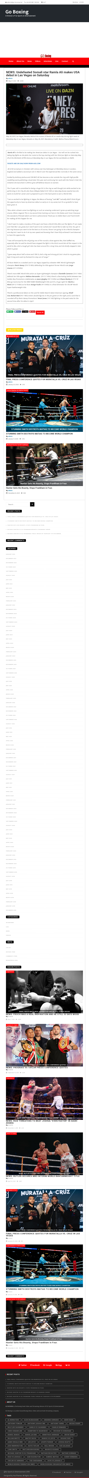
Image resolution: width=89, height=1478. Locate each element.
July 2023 (9, 681)
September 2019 (11, 872)
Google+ (79, 1472)
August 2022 (10, 724)
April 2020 (9, 842)
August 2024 (10, 626)
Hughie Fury (66, 1438)
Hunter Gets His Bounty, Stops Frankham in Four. (30, 488)
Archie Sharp (74, 1423)
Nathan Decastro (48, 1453)
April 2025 (9, 592)
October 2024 (11, 618)
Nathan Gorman (69, 1453)
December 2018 (11, 910)
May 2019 (9, 889)
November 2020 (11, 813)
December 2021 (11, 758)
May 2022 (9, 736)
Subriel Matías (52, 1457)
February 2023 (11, 698)
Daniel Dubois (14, 1434)
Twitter (68, 1472)
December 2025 (11, 558)
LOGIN (81, 2)
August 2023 (10, 677)
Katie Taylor (33, 1446)
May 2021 (9, 787)
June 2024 (9, 635)
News (8, 931)
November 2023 (11, 664)
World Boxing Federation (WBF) (21, 1464)
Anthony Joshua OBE (36, 1423)
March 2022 (10, 745)
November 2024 (11, 614)
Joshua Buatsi (65, 1442)
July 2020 (9, 830)
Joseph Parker (47, 1442)
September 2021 (11, 770)
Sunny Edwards (70, 1457)
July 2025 (9, 580)
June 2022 (9, 732)
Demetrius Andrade (50, 1434)
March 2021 (10, 796)
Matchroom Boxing (31, 1449)
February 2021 (11, 800)
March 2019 (10, 898)
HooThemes (17, 1475)
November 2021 (11, 762)
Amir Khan (68, 1420)
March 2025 (10, 597)
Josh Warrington (15, 1446)
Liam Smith (12, 1449)
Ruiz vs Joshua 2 (15, 1457)
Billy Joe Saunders (16, 1427)
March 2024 (10, 647)
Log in (8, 948)
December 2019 (11, 859)
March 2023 (10, 694)
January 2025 (10, 605)
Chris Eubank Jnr (15, 1431)
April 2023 (9, 690)
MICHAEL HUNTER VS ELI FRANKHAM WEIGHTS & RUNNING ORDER (28, 529)
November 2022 (11, 711)
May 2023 (9, 686)
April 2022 (9, 741)
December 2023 (11, 660)
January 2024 (10, 656)
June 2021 (9, 783)
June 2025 (9, 584)
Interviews (10, 923)
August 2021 (10, 775)
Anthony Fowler (15, 1423)
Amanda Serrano (51, 1420)
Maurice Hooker (52, 1449)
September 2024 (11, 622)
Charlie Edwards (59, 1427)
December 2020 (11, 809)
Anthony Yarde (57, 1423)
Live (7, 927)
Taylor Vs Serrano (16, 1460)
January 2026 (10, 554)
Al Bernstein (13, 1420)
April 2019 (9, 893)
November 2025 (11, 563)
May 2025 (9, 588)
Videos (8, 935)
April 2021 (9, 792)
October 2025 (11, 567)
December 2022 (11, 707)
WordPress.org (12, 960)
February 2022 (11, 749)
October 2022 (11, 715)
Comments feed (11, 956)
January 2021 (10, 804)
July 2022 (9, 728)
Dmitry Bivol (30, 1438)
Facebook (57, 1472)
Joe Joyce (32, 1442)
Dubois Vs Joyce (48, 1438)
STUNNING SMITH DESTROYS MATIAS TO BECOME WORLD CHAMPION (39, 433)
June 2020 (9, 834)
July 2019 (9, 881)
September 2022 (11, 720)
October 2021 (11, 766)
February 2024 (11, 652)
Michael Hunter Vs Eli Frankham (22, 1453)
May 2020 (9, 838)
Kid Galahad (64, 1446)
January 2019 (10, 906)
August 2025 (10, 575)
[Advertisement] (44, 38)
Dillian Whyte (14, 1438)
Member (75, 2)
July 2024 (9, 631)
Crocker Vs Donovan (62, 1431)
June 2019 (9, 885)
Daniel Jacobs (31, 1434)
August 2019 (10, 876)
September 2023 (11, 673)
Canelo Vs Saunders (37, 1427)
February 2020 (11, 851)
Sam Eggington (34, 1457)
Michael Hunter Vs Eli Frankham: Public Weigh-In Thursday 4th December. (34, 534)
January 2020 (10, 855)
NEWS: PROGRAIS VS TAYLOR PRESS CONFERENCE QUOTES (37, 1067)
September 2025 (11, 571)
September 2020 (11, 821)
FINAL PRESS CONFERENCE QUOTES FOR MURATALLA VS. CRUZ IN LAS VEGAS (43, 379)
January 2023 (10, 703)
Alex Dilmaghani (31, 1420)
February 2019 (11, 902)
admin (10, 78)
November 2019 (11, 864)
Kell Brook (49, 1446)
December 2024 (11, 609)
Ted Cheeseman (35, 1460)
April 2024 (9, 643)
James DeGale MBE (15, 1442)
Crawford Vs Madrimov (38, 1431)
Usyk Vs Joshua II (55, 1460)
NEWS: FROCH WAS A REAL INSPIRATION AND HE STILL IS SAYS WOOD (42, 1014)
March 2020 (10, 847)
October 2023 (11, 669)
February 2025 (11, 601)
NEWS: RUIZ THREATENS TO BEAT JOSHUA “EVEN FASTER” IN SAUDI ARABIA (41, 1122)
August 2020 (10, 825)
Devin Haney (69, 1434)
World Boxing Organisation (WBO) (55, 1464)
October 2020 (11, 817)
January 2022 (10, 753)
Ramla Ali (40, 312)
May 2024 (9, 639)
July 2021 (9, 779)
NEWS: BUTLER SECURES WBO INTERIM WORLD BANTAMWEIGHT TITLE (43, 1176)
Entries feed (10, 952)
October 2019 (11, 868)
